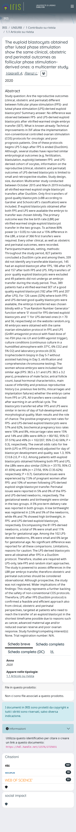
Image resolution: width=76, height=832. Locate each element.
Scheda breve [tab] (19, 644)
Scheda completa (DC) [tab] (26, 651)
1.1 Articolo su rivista (20, 32)
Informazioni (17, 728)
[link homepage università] (47, 6)
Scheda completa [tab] (50, 644)
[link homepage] (13, 6)
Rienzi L (30, 73)
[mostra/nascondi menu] (72, 6)
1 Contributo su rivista (40, 28)
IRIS (4, 28)
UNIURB (16, 28)
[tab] (52, 652)
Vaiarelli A (14, 73)
